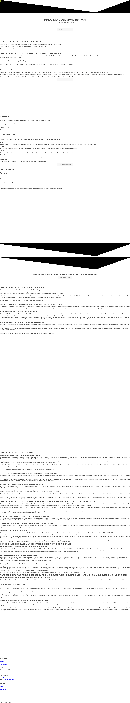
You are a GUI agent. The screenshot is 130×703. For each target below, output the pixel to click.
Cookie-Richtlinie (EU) (4, 662)
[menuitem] (36, 5)
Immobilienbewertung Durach (17, 452)
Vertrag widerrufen (3, 664)
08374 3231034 (5, 127)
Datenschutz (2, 659)
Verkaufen (2, 684)
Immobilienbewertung (31, 484)
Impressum (2, 661)
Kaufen (1, 686)
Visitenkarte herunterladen (8, 134)
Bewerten (2, 687)
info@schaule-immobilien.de (8, 679)
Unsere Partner (3, 689)
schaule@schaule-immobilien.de (91, 76)
